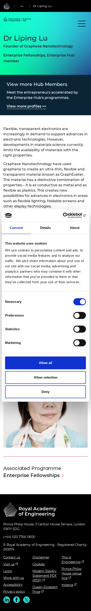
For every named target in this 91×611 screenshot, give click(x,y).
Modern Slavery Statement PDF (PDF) (44, 575)
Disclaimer (40, 557)
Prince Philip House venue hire (72, 573)
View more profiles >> (26, 106)
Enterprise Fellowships (31, 475)
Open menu (81, 24)
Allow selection (45, 377)
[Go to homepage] (6, 6)
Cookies (38, 564)
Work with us (13, 578)
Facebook (16, 599)
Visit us (9, 564)
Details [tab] (45, 228)
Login (7, 571)
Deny (45, 392)
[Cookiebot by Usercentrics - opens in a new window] (66, 215)
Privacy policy (14, 592)
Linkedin (6, 599)
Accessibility (13, 585)
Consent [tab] (16, 228)
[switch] (79, 315)
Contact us (11, 557)
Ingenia (67, 585)
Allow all (45, 363)
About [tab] (75, 228)
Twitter (26, 599)
